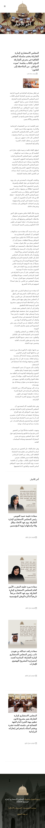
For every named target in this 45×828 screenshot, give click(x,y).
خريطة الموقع (23, 814)
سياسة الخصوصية (29, 808)
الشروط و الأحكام (15, 808)
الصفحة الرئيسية (32, 30)
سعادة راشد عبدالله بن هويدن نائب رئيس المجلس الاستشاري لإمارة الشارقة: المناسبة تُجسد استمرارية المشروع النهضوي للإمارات (23, 657)
